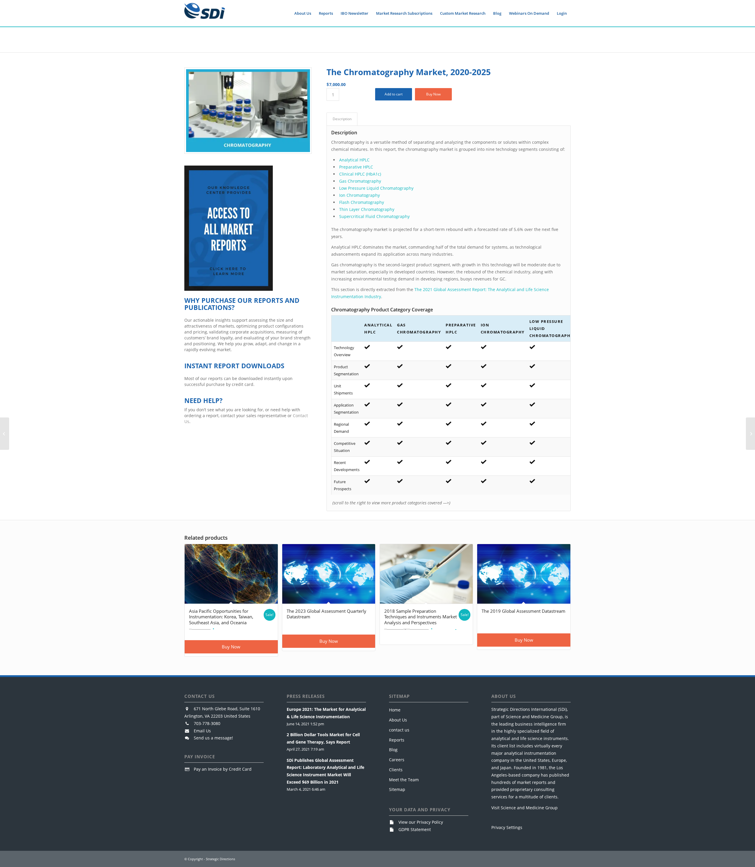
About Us (398, 720)
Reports (396, 740)
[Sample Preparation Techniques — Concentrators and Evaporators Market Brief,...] (4, 433)
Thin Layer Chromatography (366, 209)
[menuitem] (302, 13)
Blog (393, 749)
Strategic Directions (220, 859)
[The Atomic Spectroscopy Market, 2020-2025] (750, 433)
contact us (399, 730)
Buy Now (433, 94)
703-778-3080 (207, 723)
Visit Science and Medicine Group (524, 807)
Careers (396, 759)
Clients (396, 769)
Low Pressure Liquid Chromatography (376, 188)
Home (395, 710)
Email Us (202, 731)
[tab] (341, 119)
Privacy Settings (506, 827)
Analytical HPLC (354, 160)
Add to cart (394, 94)
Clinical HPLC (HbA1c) (360, 174)
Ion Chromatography (359, 195)
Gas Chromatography (360, 181)
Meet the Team (404, 779)
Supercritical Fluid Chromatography (374, 216)
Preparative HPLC (356, 167)
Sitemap (397, 789)
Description (342, 118)
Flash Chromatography (361, 202)
